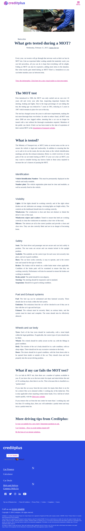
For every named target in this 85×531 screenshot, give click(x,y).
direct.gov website (38, 397)
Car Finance (8, 469)
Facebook (5, 494)
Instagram (15, 494)
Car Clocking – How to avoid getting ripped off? (32, 428)
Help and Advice (10, 485)
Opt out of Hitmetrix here (10, 502)
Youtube (24, 494)
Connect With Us (11, 488)
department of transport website (44, 128)
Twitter (10, 494)
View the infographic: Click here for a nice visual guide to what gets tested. (41, 81)
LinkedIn (20, 494)
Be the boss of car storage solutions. (28, 432)
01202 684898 (18, 509)
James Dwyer (54, 48)
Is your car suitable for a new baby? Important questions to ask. (37, 424)
